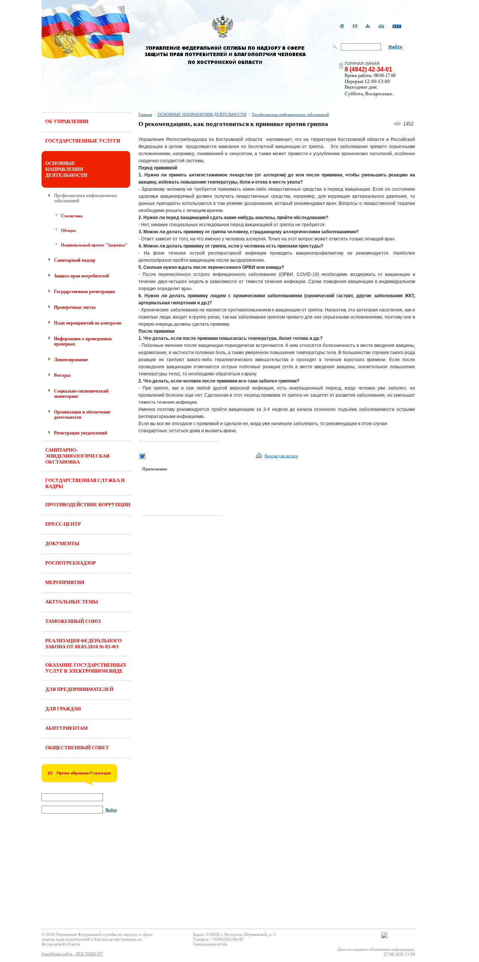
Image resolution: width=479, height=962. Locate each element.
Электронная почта (210, 944)
